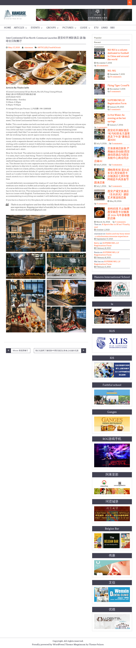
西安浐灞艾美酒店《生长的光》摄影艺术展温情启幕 (118, 194)
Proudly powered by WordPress (48, 644)
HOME (7, 27)
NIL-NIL (112, 70)
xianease (28, 47)
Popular (98, 38)
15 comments (116, 77)
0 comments (117, 143)
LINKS (104, 27)
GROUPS (51, 27)
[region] (84, 15)
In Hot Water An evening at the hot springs (117, 118)
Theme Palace (96, 644)
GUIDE (83, 27)
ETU (96, 27)
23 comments (102, 66)
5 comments (115, 92)
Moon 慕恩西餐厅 (20, 350)
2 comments (102, 127)
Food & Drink (54, 47)
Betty (96, 243)
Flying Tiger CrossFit (118, 85)
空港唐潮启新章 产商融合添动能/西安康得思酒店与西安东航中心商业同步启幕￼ (112, 155)
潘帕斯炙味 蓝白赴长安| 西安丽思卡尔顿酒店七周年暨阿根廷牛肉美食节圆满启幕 (111, 176)
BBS (112, 27)
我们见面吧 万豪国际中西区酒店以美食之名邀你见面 (57, 350)
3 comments (115, 109)
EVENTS (35, 27)
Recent (97, 42)
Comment (99, 47)
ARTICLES (19, 27)
